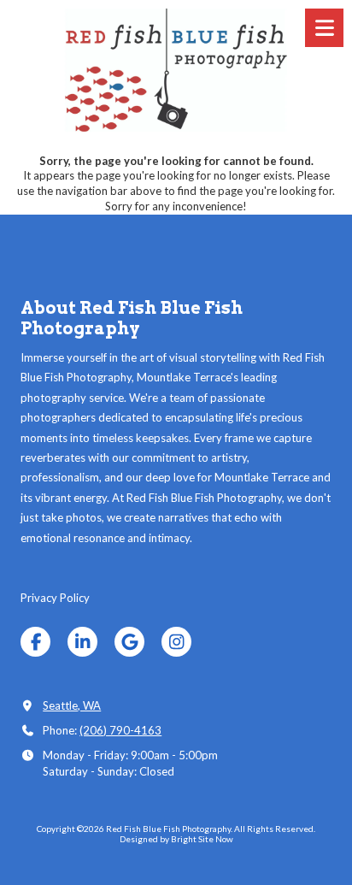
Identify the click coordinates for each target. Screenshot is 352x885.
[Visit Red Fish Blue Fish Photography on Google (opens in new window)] (129, 642)
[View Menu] (324, 28)
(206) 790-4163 (120, 730)
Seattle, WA (72, 705)
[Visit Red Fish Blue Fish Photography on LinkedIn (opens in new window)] (82, 642)
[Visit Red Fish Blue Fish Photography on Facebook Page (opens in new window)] (35, 642)
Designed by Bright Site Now (176, 839)
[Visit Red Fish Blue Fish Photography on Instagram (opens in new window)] (176, 642)
